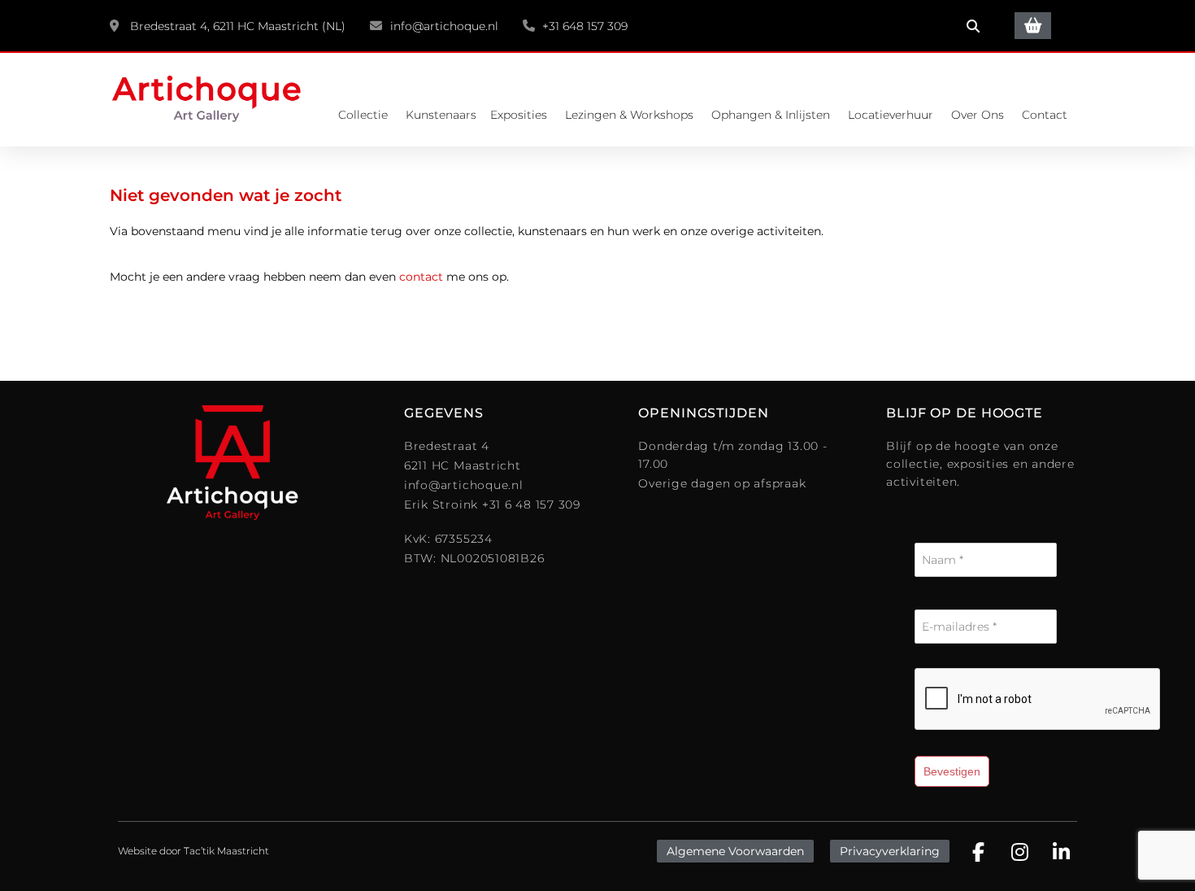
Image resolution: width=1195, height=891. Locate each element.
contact (421, 276)
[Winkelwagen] (1033, 25)
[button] (973, 26)
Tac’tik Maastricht (226, 851)
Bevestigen (951, 771)
